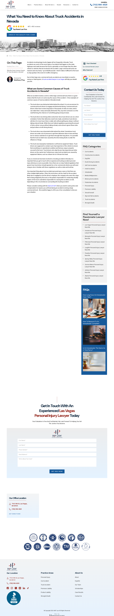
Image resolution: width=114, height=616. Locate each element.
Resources (66, 5)
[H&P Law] (10, 5)
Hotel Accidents (90, 168)
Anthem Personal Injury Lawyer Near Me (94, 271)
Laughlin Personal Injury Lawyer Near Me (94, 249)
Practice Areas (38, 5)
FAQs (10, 56)
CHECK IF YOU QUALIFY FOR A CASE (22, 35)
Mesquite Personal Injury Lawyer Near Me (95, 237)
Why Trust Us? (88, 70)
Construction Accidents (92, 155)
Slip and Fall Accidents (92, 196)
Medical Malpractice (91, 175)
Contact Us (75, 5)
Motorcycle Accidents (91, 179)
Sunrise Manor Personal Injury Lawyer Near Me (94, 266)
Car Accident (45, 581)
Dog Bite (87, 158)
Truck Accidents (90, 199)
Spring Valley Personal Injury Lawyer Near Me (93, 260)
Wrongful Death (89, 203)
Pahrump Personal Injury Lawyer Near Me (95, 243)
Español (104, 2)
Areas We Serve (49, 5)
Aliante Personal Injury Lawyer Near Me (94, 277)
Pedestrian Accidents (91, 182)
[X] (16, 588)
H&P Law (56, 610)
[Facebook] (8, 588)
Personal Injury (89, 186)
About (29, 5)
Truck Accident (45, 585)
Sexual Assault (89, 192)
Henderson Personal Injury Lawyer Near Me (93, 232)
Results (59, 5)
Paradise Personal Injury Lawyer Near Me (94, 254)
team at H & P (52, 186)
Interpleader (88, 172)
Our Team (78, 585)
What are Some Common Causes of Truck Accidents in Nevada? (16, 71)
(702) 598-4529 (100, 5)
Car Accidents (89, 151)
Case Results (79, 592)
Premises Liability (90, 189)
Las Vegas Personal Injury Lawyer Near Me (95, 226)
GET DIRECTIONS (14, 514)
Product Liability (46, 592)
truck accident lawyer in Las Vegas (53, 79)
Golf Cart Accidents (91, 165)
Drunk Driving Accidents (92, 162)
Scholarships (79, 588)
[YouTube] (20, 588)
